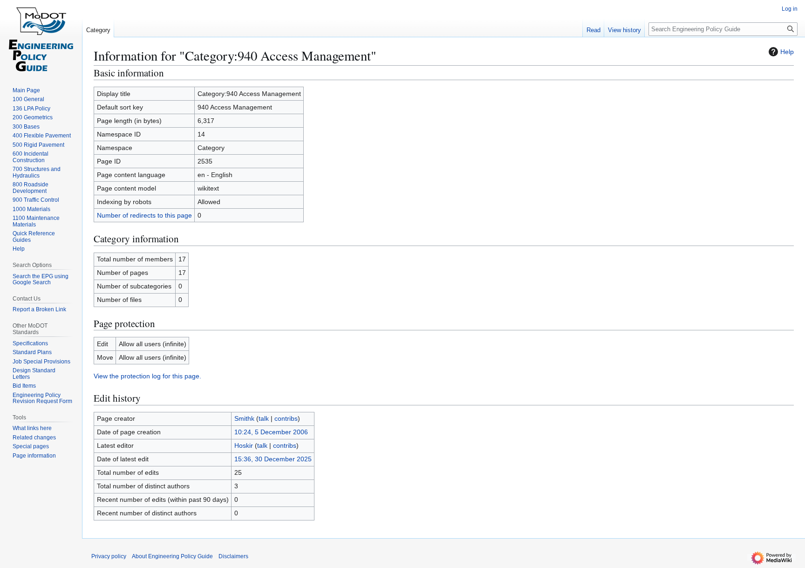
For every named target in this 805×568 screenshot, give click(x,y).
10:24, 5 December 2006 (271, 432)
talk (264, 418)
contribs (286, 418)
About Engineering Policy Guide (172, 556)
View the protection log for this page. (147, 376)
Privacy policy (108, 556)
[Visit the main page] (41, 37)
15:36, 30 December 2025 (273, 459)
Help (787, 51)
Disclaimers (233, 556)
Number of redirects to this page (144, 215)
